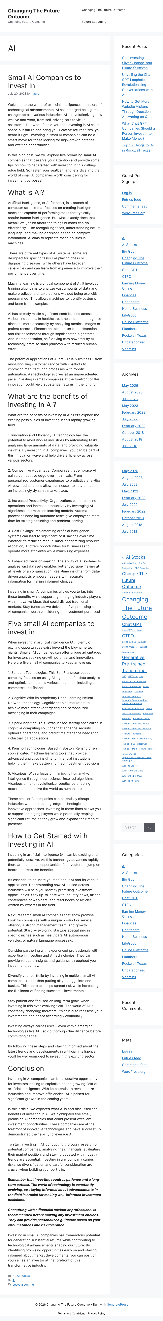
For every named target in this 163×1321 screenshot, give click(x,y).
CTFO (126, 277)
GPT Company (135, 676)
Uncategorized (134, 342)
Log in (127, 193)
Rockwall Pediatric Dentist (135, 723)
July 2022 (130, 419)
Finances (129, 295)
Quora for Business (131, 713)
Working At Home (130, 781)
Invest (146, 686)
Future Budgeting (94, 22)
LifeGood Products (131, 696)
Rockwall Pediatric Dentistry (136, 728)
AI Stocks (23, 1275)
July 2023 (130, 399)
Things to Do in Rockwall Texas (138, 749)
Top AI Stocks (129, 754)
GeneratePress (117, 1304)
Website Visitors (130, 766)
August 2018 (132, 439)
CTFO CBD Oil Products (134, 642)
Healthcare (131, 302)
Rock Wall (148, 713)
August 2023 (132, 392)
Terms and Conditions (71, 1313)
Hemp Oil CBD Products (134, 681)
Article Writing (129, 563)
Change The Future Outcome (134, 580)
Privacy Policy (96, 1313)
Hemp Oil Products (131, 686)
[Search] (149, 827)
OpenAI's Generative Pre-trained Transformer (134, 702)
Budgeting (127, 568)
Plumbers (129, 329)
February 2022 (133, 426)
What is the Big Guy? (132, 770)
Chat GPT (130, 270)
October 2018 (133, 433)
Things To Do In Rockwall (134, 744)
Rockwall (126, 718)
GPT (124, 676)
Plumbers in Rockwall (133, 708)
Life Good (127, 691)
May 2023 (130, 406)
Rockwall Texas (134, 335)
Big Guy (128, 251)
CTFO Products (130, 647)
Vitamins (129, 349)
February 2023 (134, 412)
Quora (149, 708)
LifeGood (129, 315)
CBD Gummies (142, 568)
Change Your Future (132, 592)
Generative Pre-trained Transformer (134, 664)
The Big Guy (146, 738)
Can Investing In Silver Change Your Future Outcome (137, 63)
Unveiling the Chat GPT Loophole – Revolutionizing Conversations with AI (137, 85)
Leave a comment (24, 1284)
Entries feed (131, 200)
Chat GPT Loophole (132, 630)
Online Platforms (135, 322)
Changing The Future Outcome (103, 10)
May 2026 (130, 386)
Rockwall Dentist (141, 718)
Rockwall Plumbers (131, 734)
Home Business (134, 309)
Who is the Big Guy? (132, 776)
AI (14, 1275)
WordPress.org (134, 213)
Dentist (143, 647)
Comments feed (135, 206)
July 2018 (129, 446)
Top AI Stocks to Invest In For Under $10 (136, 759)
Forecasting (128, 652)
